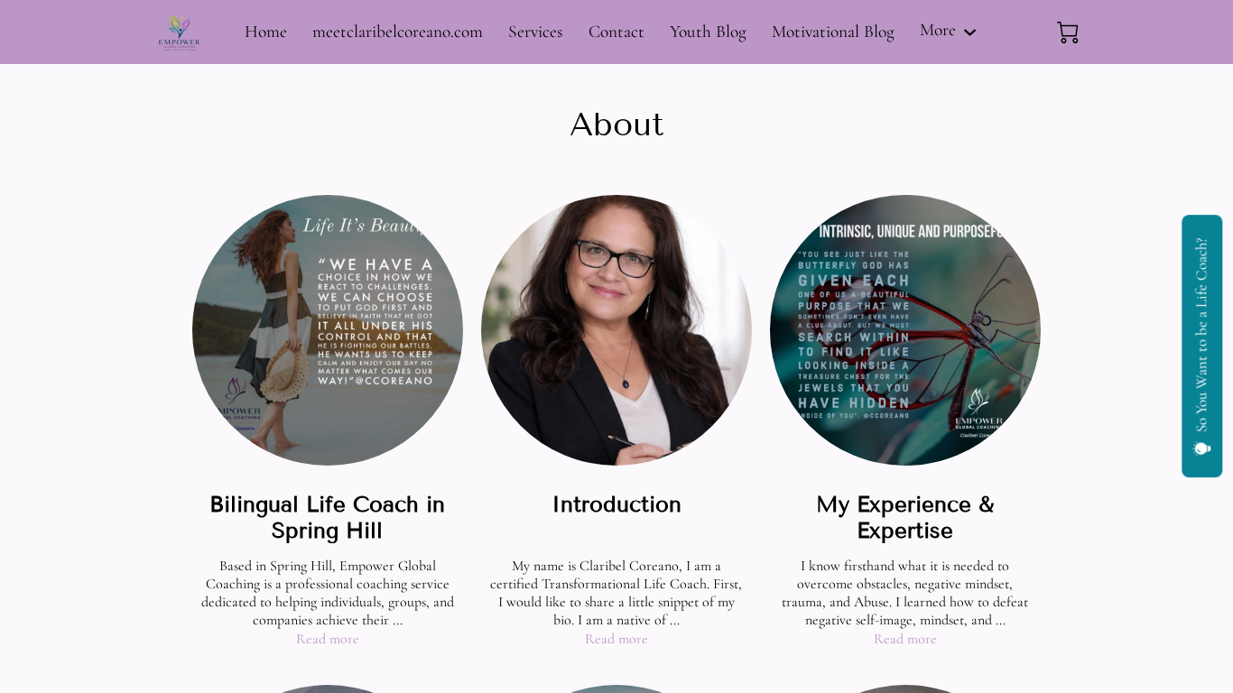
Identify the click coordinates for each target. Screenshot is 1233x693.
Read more (327, 639)
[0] (1068, 32)
